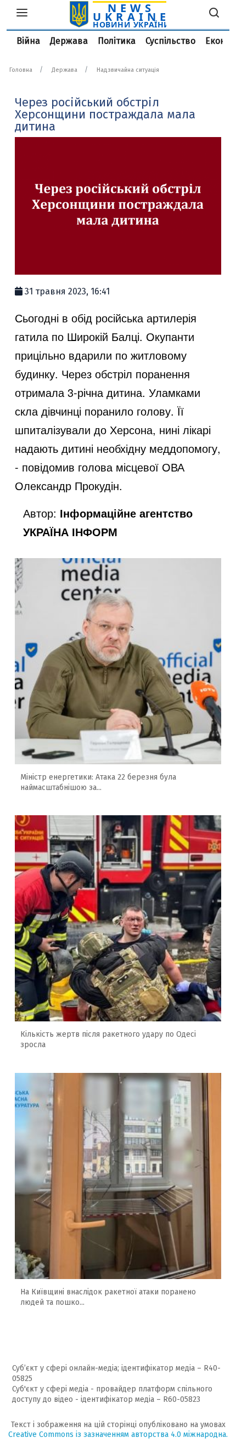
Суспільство (170, 41)
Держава (69, 41)
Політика (117, 41)
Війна (28, 41)
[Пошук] (214, 14)
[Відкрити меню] (22, 14)
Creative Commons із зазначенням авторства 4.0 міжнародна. (118, 1434)
